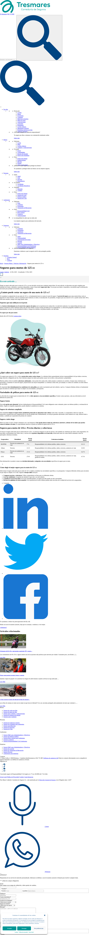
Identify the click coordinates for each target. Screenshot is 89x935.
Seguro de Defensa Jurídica (11, 736)
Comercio (20, 214)
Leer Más (2, 657)
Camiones (20, 117)
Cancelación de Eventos (24, 239)
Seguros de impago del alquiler (11, 715)
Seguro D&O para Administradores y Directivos (16, 735)
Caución (19, 243)
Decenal (19, 241)
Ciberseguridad (21, 215)
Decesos (19, 179)
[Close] (0, 873)
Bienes (5, 139)
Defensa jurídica (21, 197)
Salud (19, 176)
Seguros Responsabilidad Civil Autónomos (15, 741)
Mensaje (2, 907)
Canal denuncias (28, 777)
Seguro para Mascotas (9, 726)
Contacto (9, 260)
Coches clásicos (21, 127)
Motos (19, 114)
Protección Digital (22, 158)
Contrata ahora (17, 316)
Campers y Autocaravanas (24, 147)
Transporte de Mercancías (24, 208)
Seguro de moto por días (10, 712)
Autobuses (20, 232)
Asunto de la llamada (6, 900)
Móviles (19, 162)
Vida (18, 178)
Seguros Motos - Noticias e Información (15, 263)
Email (1, 884)
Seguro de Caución (8, 749)
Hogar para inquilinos (23, 155)
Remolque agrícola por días (24, 130)
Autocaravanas (21, 122)
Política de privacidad (23, 932)
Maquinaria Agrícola (23, 128)
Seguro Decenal (7, 752)
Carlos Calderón (4, 272)
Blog (8, 259)
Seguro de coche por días (10, 710)
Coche (19, 143)
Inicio (1, 263)
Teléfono (3, 893)
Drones (19, 163)
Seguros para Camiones (9, 717)
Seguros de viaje (21, 195)
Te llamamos (3, 14)
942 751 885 (10, 14)
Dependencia (21, 181)
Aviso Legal (31, 932)
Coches (19, 112)
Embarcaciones (21, 160)
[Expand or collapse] (0, 277)
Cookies (16, 932)
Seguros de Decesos (9, 727)
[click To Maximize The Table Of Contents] (1, 274)
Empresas (6, 225)
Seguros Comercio (8, 739)
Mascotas (20, 189)
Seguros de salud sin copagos (11, 722)
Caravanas (20, 123)
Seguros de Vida (8, 729)
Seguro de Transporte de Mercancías (13, 750)
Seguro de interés (5, 903)
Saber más (17, 138)
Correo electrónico (5, 897)
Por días (5, 109)
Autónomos (6, 200)
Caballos (19, 190)
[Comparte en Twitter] (25, 573)
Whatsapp (47, 871)
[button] (45, 915)
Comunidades (21, 152)
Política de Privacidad (13, 777)
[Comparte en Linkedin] (25, 528)
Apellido (25, 891)
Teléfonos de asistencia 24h (50, 758)
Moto (18, 144)
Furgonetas (20, 115)
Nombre (3, 891)
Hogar (19, 150)
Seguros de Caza (22, 198)
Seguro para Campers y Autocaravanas (14, 713)
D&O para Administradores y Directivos (28, 244)
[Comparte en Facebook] (25, 618)
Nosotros (5, 256)
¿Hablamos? (3, 627)
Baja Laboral (21, 212)
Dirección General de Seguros (47, 780)
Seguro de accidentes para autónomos (13, 724)
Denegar (24, 928)
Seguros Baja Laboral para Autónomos (14, 738)
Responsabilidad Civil (23, 211)
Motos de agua (21, 120)
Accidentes (20, 184)
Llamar (46, 826)
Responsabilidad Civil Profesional (26, 246)
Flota (18, 203)
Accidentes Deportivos (23, 185)
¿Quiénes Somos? (12, 257)
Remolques (20, 125)
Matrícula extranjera (22, 119)
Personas (5, 173)
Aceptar (9, 928)
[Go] (39, 38)
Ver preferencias (38, 928)
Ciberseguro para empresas (10, 753)
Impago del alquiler (22, 154)
